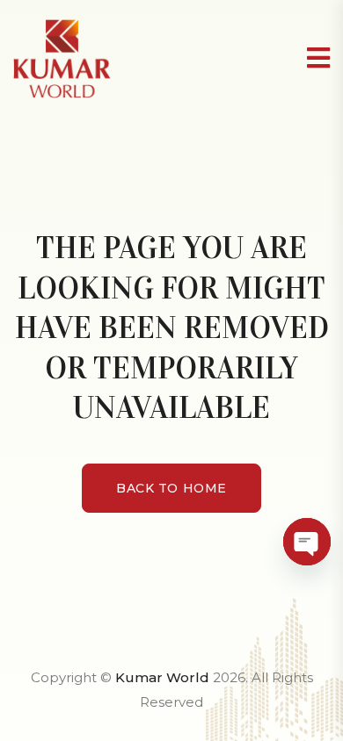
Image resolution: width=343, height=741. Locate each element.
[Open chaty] (307, 541)
